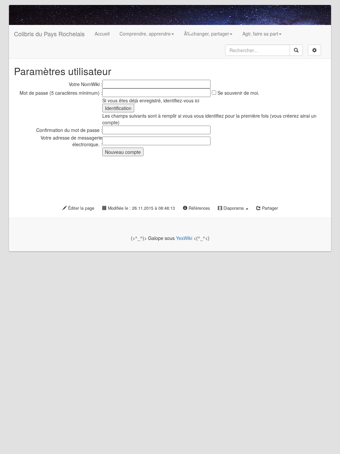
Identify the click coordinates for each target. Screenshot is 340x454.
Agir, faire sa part (260, 33)
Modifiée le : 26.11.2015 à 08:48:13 (141, 208)
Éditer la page (80, 208)
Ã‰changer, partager (206, 33)
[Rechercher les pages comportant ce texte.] (296, 50)
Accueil (102, 33)
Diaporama (233, 208)
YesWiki (184, 238)
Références (198, 208)
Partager (269, 208)
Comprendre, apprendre (145, 33)
